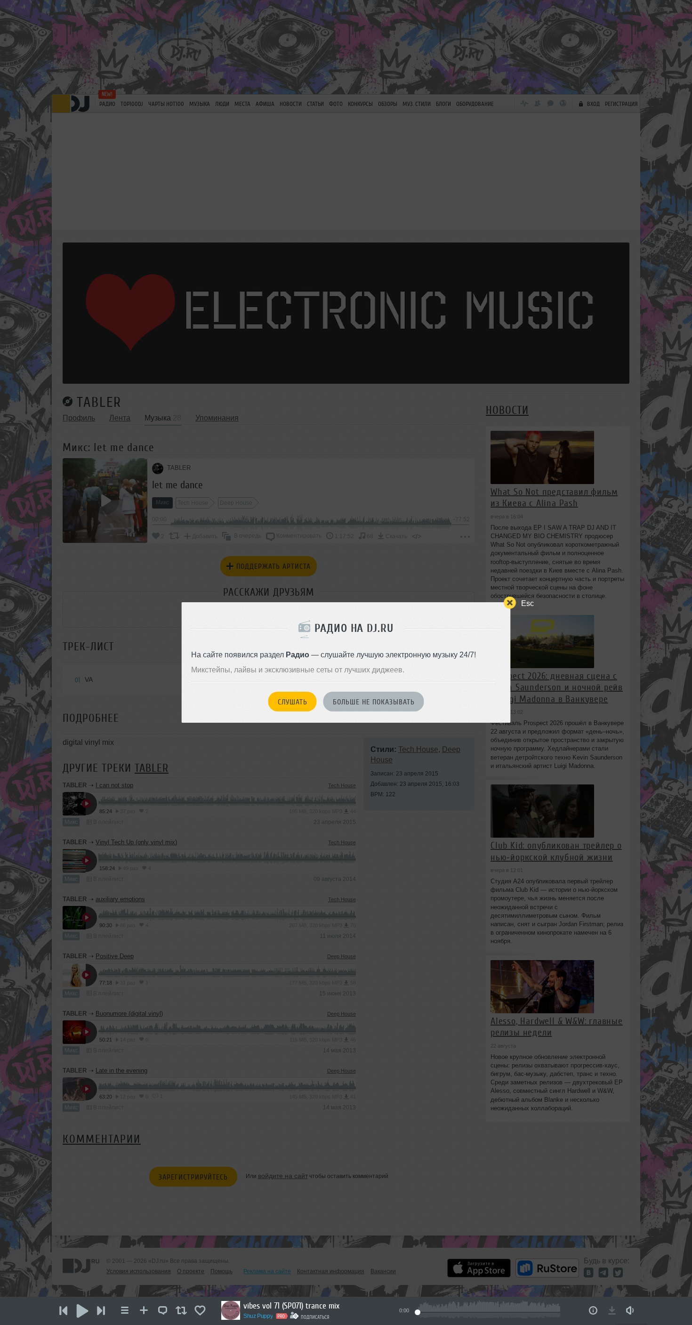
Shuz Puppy (258, 1316)
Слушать (292, 702)
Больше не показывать (374, 702)
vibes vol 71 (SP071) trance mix (291, 1305)
